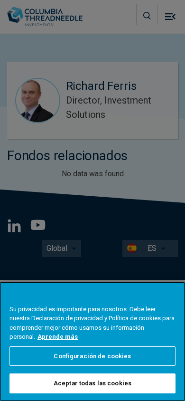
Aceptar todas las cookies (92, 383)
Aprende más (57, 336)
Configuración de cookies (92, 356)
